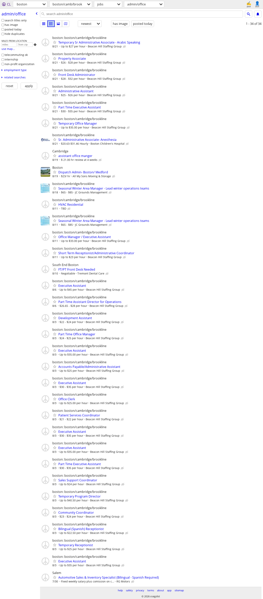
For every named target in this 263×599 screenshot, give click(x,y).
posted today (13, 29)
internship (11, 59)
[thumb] (51, 23)
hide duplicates (15, 34)
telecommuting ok (16, 55)
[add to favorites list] (54, 42)
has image (11, 25)
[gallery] (58, 23)
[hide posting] (124, 46)
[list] (43, 23)
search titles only (16, 20)
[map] (65, 23)
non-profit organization (19, 64)
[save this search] (257, 14)
